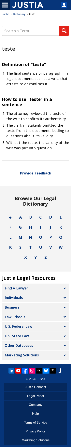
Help (35, 413)
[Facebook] (25, 371)
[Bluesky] (46, 371)
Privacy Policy (36, 431)
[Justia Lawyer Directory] (60, 371)
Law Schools (15, 316)
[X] (53, 371)
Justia (5, 14)
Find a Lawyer (16, 288)
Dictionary (19, 14)
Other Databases (19, 345)
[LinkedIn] (11, 371)
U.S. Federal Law (18, 326)
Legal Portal (35, 396)
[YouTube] (18, 371)
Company (35, 404)
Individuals (14, 297)
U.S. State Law (17, 336)
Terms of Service (35, 422)
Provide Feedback (35, 173)
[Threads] (39, 371)
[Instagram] (32, 371)
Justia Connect (35, 387)
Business (12, 307)
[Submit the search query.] (64, 31)
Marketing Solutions (22, 355)
